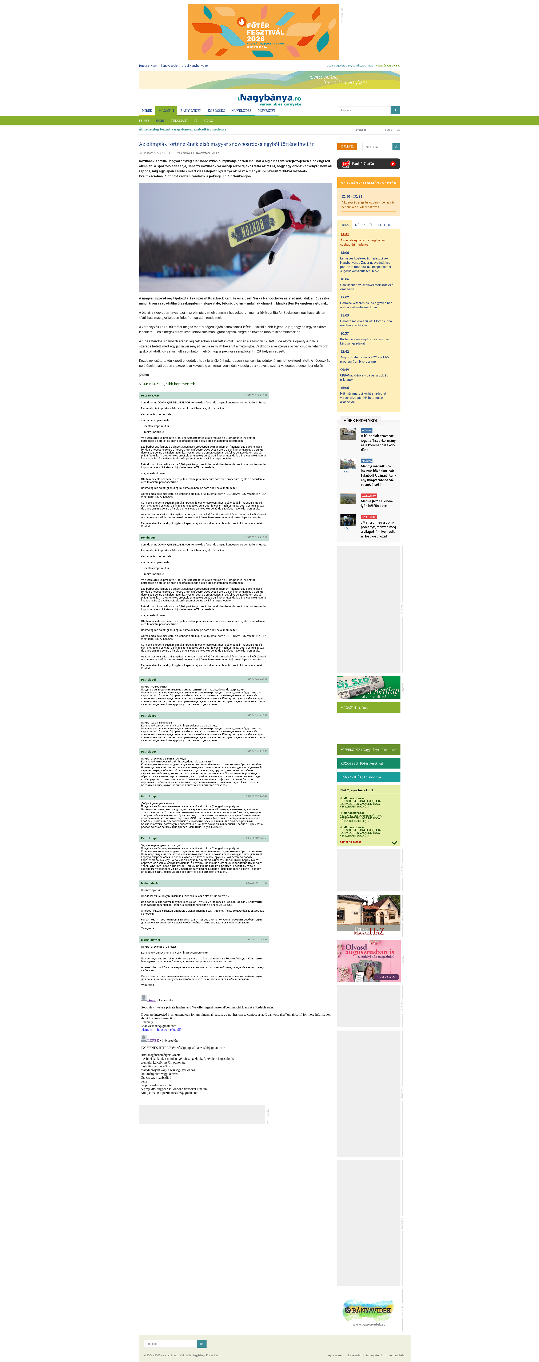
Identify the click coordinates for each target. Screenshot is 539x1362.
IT (195, 120)
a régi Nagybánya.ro (194, 65)
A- (219, 153)
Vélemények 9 (185, 153)
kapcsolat (354, 1355)
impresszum (335, 1355)
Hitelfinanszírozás (352, 798)
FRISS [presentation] (344, 225)
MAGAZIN (166, 110)
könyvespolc (169, 65)
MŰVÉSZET (266, 110)
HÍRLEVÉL (347, 146)
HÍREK (147, 110)
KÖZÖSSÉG (216, 110)
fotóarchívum (148, 65)
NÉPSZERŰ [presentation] (363, 224)
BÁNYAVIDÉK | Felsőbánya (360, 777)
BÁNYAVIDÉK (190, 110)
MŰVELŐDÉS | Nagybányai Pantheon (368, 749)
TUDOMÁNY (179, 120)
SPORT (160, 120)
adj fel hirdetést (350, 842)
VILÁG (208, 120)
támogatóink (374, 1355)
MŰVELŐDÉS (241, 110)
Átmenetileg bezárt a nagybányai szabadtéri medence (182, 129)
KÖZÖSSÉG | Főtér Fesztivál (361, 763)
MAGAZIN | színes (354, 707)
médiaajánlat (396, 1355)
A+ (213, 153)
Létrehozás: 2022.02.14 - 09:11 (157, 153)
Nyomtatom (203, 153)
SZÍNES (144, 120)
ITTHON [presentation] (385, 224)
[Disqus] (235, 1045)
